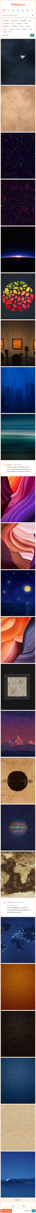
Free (30, 20)
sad (10, 31)
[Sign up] (34, 1210)
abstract (19, 23)
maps (21, 26)
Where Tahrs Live (19, 902)
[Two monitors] (18, 10)
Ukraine (27, 26)
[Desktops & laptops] (3, 10)
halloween (5, 26)
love (12, 23)
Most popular (23, 20)
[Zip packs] (27, 10)
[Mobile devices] (8, 10)
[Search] (32, 35)
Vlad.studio (7, 1211)
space (25, 23)
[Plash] (32, 10)
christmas (5, 23)
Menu (28, 1211)
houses (23, 29)
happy (4, 31)
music (4, 29)
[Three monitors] (23, 10)
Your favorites (14, 20)
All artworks (5, 20)
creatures (14, 26)
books (17, 29)
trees (30, 29)
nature (10, 29)
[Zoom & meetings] (13, 10)
